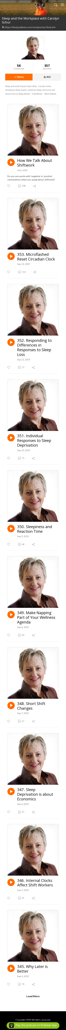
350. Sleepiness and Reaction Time (34, 529)
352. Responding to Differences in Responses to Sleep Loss (34, 347)
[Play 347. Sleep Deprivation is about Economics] (11, 791)
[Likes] (9, 186)
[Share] (35, 186)
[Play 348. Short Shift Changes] (11, 705)
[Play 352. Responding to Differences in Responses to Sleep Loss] (11, 342)
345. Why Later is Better (32, 969)
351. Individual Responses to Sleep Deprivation (34, 440)
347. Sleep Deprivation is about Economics (35, 794)
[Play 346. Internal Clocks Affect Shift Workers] (11, 882)
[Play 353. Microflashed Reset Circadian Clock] (11, 256)
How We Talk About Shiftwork (34, 163)
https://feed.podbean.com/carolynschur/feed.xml (30, 27)
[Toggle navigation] (62, 4)
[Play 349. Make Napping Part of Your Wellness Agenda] (11, 614)
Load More (33, 996)
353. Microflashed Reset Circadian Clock (36, 256)
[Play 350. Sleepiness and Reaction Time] (11, 528)
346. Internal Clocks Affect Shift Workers (35, 883)
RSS (49, 76)
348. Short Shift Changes (31, 706)
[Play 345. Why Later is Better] (11, 968)
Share (20, 76)
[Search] (56, 4)
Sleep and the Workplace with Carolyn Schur (30, 20)
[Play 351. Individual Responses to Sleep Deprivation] (11, 437)
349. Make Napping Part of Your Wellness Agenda (36, 617)
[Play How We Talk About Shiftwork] (11, 162)
